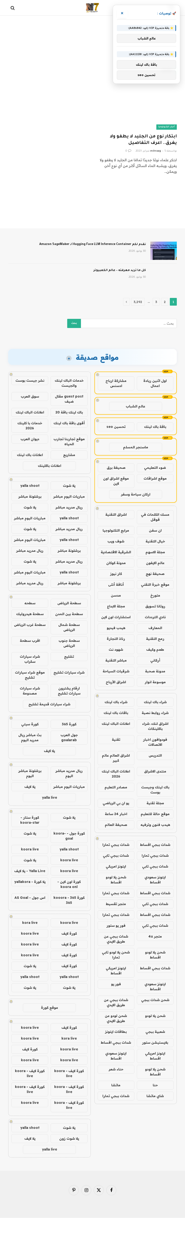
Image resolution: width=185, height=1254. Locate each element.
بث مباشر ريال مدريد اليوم (29, 737)
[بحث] (13, 7)
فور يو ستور (116, 925)
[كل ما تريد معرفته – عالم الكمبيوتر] (163, 277)
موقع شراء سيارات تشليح (30, 675)
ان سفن (155, 530)
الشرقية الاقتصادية (116, 552)
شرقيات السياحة (116, 671)
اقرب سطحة (30, 640)
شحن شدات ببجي (155, 1000)
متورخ (155, 595)
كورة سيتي (30, 724)
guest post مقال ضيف (69, 399)
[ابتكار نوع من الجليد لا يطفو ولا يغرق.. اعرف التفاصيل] (137, 107)
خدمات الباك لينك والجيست (69, 383)
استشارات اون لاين (116, 617)
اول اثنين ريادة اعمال (155, 383)
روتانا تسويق (155, 606)
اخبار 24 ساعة (116, 814)
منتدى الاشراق (155, 771)
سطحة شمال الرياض (69, 627)
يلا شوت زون (69, 1138)
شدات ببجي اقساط (155, 844)
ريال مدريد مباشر (69, 507)
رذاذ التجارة (116, 639)
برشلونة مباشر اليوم (29, 773)
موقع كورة (49, 1007)
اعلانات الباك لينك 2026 (116, 773)
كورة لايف (69, 933)
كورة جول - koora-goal (69, 836)
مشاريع (69, 455)
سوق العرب (30, 396)
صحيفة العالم (116, 825)
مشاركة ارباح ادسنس (116, 383)
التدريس (155, 755)
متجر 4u (155, 936)
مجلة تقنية (155, 803)
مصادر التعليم (116, 787)
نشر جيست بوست (29, 380)
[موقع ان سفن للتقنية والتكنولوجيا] (92, 8)
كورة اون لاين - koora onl (69, 884)
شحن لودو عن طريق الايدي (116, 1018)
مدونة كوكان (116, 563)
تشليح (69, 656)
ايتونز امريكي (116, 866)
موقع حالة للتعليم (155, 814)
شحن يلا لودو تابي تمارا (116, 954)
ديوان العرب (29, 439)
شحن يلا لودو (155, 1016)
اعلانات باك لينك (30, 455)
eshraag (155, 151)
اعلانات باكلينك (49, 465)
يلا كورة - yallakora (30, 882)
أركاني (155, 660)
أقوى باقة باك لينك (69, 423)
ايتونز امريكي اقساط (116, 970)
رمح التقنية (155, 639)
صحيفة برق (116, 467)
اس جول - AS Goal (29, 897)
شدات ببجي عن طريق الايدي (116, 939)
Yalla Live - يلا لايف (29, 871)
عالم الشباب (135, 406)
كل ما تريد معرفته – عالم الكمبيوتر (119, 270)
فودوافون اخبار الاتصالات (155, 742)
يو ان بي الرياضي (116, 803)
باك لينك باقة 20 (69, 412)
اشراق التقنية (116, 514)
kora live (30, 922)
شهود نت (116, 649)
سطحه (29, 603)
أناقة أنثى (116, 584)
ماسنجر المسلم (135, 447)
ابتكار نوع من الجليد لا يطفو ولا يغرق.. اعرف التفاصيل (143, 140)
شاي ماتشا (155, 1096)
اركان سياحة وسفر (135, 494)
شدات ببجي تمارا (115, 844)
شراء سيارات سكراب (30, 659)
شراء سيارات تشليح (69, 672)
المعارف (155, 628)
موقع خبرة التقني (155, 584)
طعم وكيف (155, 649)
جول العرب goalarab (69, 737)
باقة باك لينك (155, 426)
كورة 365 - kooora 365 (69, 900)
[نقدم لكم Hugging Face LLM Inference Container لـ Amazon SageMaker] (163, 251)
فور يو (116, 984)
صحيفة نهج (155, 574)
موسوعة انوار (155, 682)
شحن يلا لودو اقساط (116, 879)
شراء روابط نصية (155, 713)
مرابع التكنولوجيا (116, 530)
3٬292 (138, 302)
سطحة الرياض (69, 603)
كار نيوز (116, 574)
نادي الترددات (155, 617)
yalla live (49, 797)
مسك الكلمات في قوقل (155, 517)
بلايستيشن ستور (155, 1042)
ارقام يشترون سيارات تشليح (69, 690)
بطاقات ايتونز (116, 1031)
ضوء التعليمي (155, 467)
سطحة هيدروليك (30, 614)
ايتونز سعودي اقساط (155, 879)
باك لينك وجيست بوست (155, 789)
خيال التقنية (155, 541)
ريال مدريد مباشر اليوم (69, 773)
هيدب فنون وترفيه (155, 825)
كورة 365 (69, 724)
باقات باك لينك (116, 713)
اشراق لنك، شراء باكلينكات (155, 726)
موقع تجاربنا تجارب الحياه (69, 441)
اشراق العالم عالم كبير (116, 758)
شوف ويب (115, 541)
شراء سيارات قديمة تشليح (49, 704)
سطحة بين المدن (69, 614)
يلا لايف (49, 751)
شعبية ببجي (155, 1031)
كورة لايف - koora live (69, 1073)
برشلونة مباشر (29, 496)
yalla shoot (30, 485)
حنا (155, 1085)
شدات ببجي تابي (116, 855)
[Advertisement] (92, 35)
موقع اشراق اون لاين (116, 481)
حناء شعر (116, 1069)
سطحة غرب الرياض (30, 625)
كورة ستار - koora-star (30, 820)
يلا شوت (69, 485)
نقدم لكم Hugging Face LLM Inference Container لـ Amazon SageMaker (92, 244)
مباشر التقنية (116, 660)
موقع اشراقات (155, 478)
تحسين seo (116, 426)
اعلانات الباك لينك (116, 723)
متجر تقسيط (116, 904)
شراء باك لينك (155, 702)
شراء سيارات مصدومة (30, 690)
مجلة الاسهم (155, 552)
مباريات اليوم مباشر (69, 496)
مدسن (116, 595)
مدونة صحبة (155, 671)
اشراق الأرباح (116, 682)
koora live (30, 849)
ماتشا (115, 1085)
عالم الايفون (155, 563)
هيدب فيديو (116, 628)
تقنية (116, 739)
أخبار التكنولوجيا (166, 127)
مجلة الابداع (116, 606)
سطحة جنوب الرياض (69, 643)
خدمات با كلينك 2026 (29, 425)
